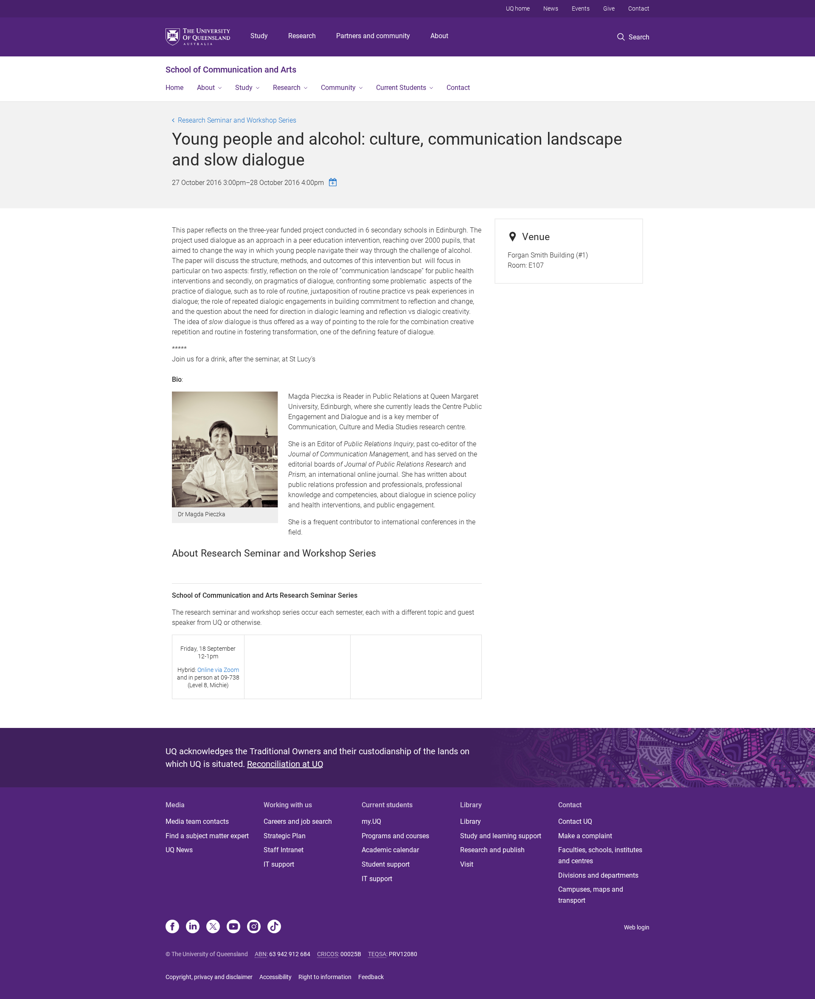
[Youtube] (233, 927)
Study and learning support (500, 836)
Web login (636, 927)
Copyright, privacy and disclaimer (209, 977)
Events (581, 8)
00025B (350, 954)
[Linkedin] (193, 927)
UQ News (179, 850)
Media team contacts (197, 821)
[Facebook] (172, 927)
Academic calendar (390, 850)
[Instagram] (254, 927)
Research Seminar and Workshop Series (237, 120)
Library (470, 821)
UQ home (518, 8)
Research (302, 36)
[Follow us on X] (213, 927)
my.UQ (371, 821)
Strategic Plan (285, 836)
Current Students (401, 88)
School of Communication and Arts (231, 69)
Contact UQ (575, 821)
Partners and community (373, 36)
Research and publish (492, 850)
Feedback (371, 977)
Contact (638, 8)
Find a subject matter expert (207, 836)
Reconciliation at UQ (285, 764)
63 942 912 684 (289, 954)
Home (174, 88)
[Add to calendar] (334, 182)
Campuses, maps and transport (590, 894)
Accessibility (275, 977)
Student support (386, 864)
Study (259, 36)
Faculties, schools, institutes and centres (600, 855)
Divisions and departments (598, 875)
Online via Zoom (218, 669)
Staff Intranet (284, 850)
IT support (279, 864)
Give (609, 8)
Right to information (324, 977)
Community (338, 88)
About (439, 36)
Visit (466, 864)
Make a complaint (585, 836)
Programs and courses (395, 836)
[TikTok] (274, 927)
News (550, 8)
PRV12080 (403, 954)
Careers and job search (298, 821)
